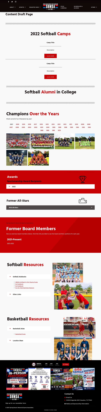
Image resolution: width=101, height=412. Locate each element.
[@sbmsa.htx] (33, 364)
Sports (21, 7)
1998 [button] (59, 127)
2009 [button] (82, 124)
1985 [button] (47, 130)
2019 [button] (23, 124)
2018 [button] (29, 124)
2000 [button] (47, 127)
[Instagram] (16, 1)
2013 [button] (59, 124)
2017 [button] (35, 124)
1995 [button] (71, 127)
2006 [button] (17, 127)
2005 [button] (23, 127)
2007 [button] (11, 127)
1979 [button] (59, 130)
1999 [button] (53, 127)
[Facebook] (9, 1)
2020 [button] (17, 124)
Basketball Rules (20, 334)
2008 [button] (88, 124)
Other (93, 7)
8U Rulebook (19, 286)
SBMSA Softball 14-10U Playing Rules (26, 282)
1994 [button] (77, 127)
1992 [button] (83, 127)
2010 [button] (76, 124)
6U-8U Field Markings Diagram (24, 288)
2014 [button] (53, 124)
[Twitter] (12, 1)
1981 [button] (53, 130)
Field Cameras (64, 7)
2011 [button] (70, 124)
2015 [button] (47, 124)
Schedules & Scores (78, 7)
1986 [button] (41, 130)
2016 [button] (41, 124)
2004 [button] (29, 127)
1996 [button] (65, 127)
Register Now (34, 7)
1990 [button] (89, 127)
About (12, 7)
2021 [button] (11, 124)
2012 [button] (64, 124)
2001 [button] (41, 127)
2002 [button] (35, 127)
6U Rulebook (19, 284)
